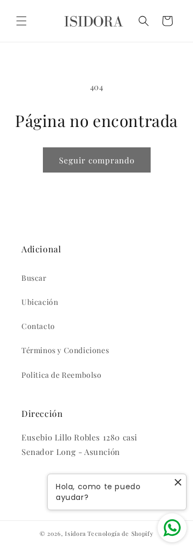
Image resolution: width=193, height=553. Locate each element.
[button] (21, 21)
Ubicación (39, 302)
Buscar (34, 278)
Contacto (38, 326)
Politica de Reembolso (61, 375)
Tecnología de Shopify (120, 533)
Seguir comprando (97, 160)
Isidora (75, 533)
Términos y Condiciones (65, 350)
